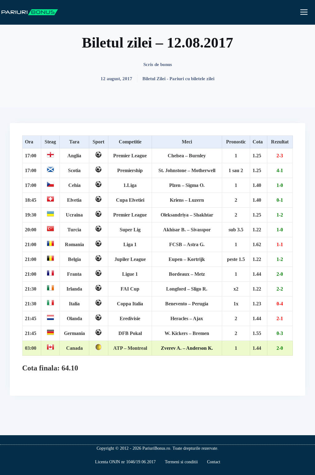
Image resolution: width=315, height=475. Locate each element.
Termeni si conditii (181, 462)
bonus (166, 64)
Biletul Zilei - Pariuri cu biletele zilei (178, 78)
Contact (213, 462)
